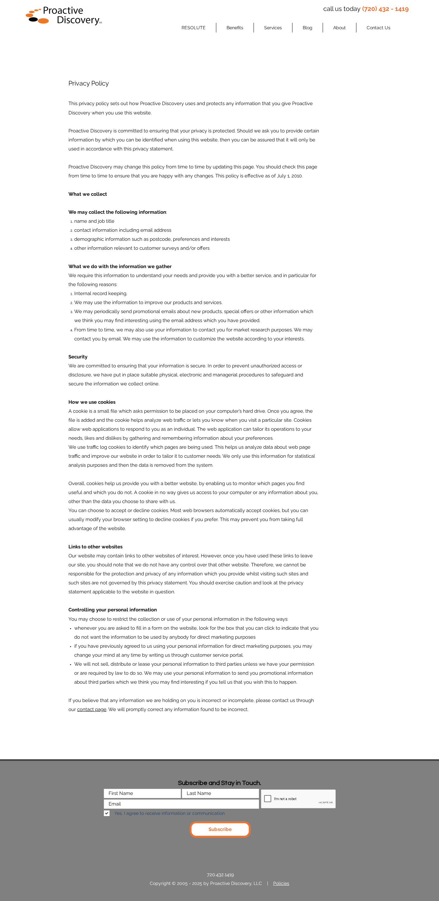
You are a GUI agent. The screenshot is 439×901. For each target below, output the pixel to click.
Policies (281, 883)
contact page (91, 709)
